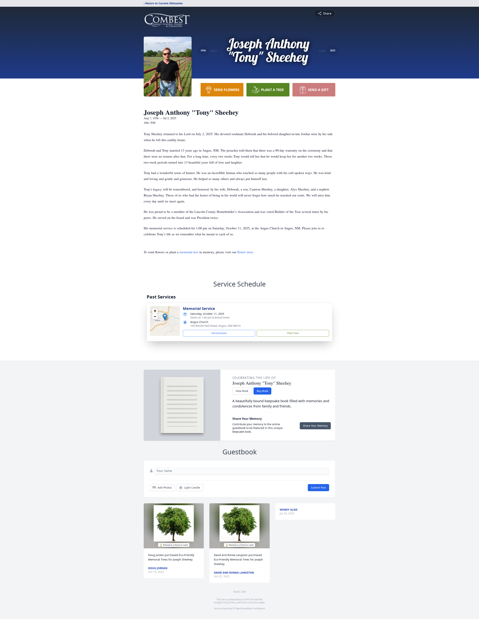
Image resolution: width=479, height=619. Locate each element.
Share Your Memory (315, 425)
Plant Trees (293, 333)
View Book (242, 391)
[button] (165, 317)
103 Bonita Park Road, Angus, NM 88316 (215, 325)
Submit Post (318, 487)
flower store (245, 252)
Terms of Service (249, 602)
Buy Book (262, 391)
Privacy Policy (229, 602)
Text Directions (219, 333)
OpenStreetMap (243, 608)
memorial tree (188, 252)
